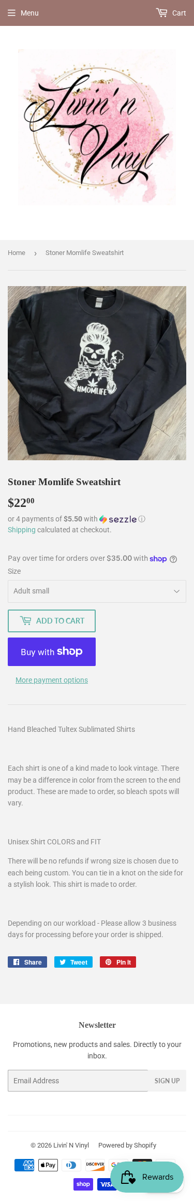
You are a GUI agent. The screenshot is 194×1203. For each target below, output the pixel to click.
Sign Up (167, 1081)
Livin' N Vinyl (71, 1145)
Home (16, 253)
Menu (30, 13)
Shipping (22, 530)
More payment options (52, 680)
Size (14, 571)
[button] (97, 519)
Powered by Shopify (127, 1145)
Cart (178, 13)
